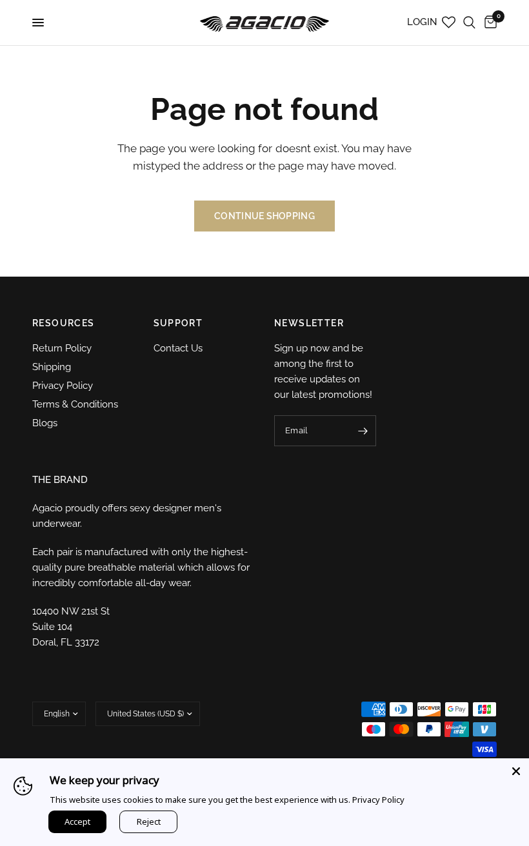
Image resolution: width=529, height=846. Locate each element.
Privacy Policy (62, 385)
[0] (488, 22)
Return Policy (62, 348)
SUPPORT (178, 323)
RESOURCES (63, 323)
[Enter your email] (363, 430)
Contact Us (178, 348)
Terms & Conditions (75, 404)
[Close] (516, 771)
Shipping (51, 367)
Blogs (44, 423)
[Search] (469, 22)
